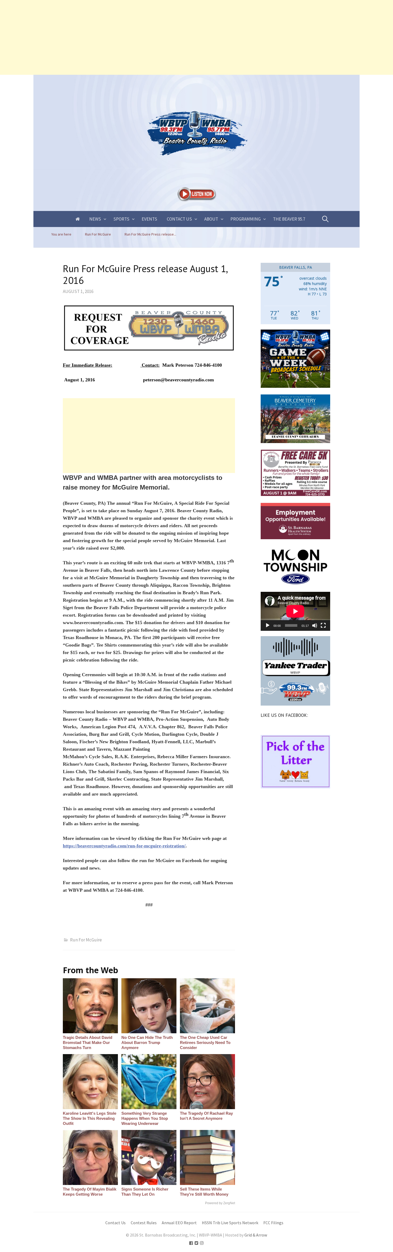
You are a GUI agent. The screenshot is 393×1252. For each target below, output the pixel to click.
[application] (295, 611)
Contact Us (179, 219)
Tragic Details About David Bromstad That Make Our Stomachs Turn (87, 1042)
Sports (121, 219)
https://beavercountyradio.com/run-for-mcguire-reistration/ (124, 845)
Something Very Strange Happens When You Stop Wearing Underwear (144, 1118)
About (211, 219)
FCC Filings (273, 1222)
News (95, 219)
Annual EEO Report (179, 1222)
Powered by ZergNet (220, 1203)
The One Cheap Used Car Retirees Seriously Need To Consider (205, 1042)
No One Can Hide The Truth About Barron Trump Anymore (147, 1042)
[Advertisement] (160, 37)
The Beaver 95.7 (289, 219)
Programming (245, 219)
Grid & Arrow (255, 1235)
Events (149, 219)
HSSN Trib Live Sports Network (230, 1222)
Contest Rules (144, 1222)
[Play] (267, 625)
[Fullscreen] (323, 625)
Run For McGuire (86, 940)
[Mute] (314, 625)
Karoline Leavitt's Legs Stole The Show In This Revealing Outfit (89, 1118)
